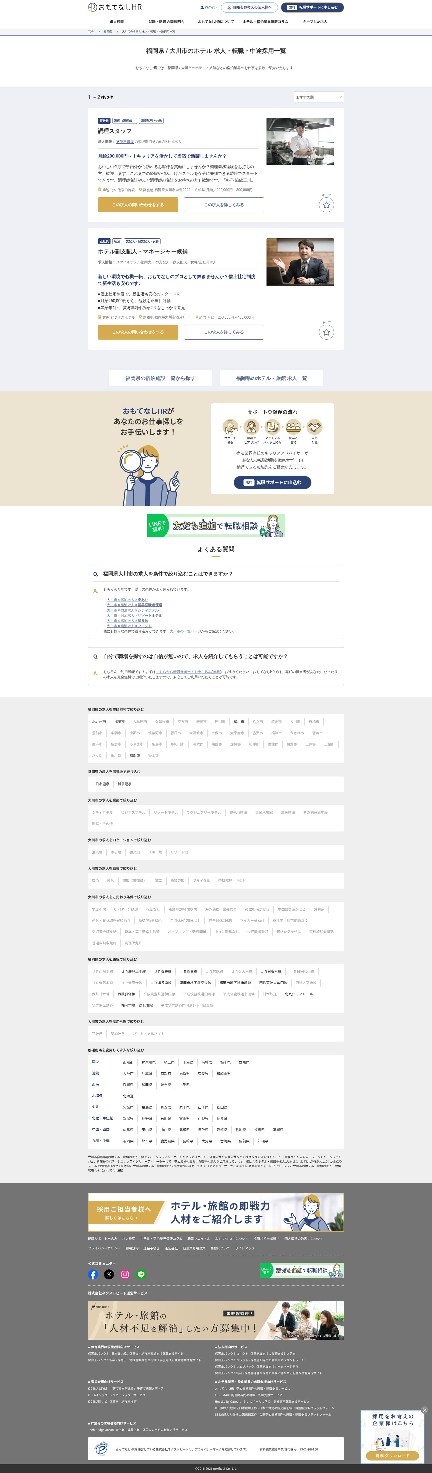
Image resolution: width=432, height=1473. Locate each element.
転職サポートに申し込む (313, 7)
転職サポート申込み (102, 1239)
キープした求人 (315, 22)
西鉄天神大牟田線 (273, 983)
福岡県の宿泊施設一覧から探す (161, 378)
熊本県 (147, 1141)
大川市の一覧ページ (185, 631)
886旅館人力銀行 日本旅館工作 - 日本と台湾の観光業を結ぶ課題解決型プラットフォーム (274, 1408)
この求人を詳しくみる (224, 204)
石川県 (165, 1119)
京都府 (165, 1074)
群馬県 (244, 1062)
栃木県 (225, 1062)
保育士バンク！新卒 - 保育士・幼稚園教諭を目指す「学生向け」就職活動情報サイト (145, 1360)
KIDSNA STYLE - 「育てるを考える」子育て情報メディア (126, 1388)
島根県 (184, 1130)
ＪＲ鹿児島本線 (133, 972)
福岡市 (119, 722)
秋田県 (222, 1107)
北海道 (128, 1096)
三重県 (184, 1085)
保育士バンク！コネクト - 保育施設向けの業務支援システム (255, 1353)
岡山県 (147, 1130)
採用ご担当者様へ (267, 1239)
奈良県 (203, 1074)
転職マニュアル (199, 1239)
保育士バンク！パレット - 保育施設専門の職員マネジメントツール (259, 1360)
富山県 (184, 1119)
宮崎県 (225, 1141)
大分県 (207, 1141)
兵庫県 (147, 1074)
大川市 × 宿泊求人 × (127, 600)
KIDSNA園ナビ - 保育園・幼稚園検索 (112, 1401)
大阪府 (128, 1074)
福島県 (147, 1107)
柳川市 (239, 722)
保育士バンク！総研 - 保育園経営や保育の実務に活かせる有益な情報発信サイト (268, 1373)
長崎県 (188, 1141)
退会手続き (152, 1248)
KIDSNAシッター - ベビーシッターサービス (117, 1395)
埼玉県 (169, 1062)
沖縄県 (263, 1141)
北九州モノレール (299, 994)
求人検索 (117, 22)
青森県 (165, 1107)
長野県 (147, 1119)
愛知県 (128, 1085)
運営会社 (171, 1248)
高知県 (278, 1130)
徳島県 (259, 1130)
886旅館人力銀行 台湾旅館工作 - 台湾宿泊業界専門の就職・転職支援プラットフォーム (273, 1414)
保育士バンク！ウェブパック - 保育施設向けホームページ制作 (256, 1366)
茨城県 (207, 1062)
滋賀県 (184, 1074)
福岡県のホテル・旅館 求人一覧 (271, 378)
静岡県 (147, 1085)
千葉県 (188, 1062)
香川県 (241, 1130)
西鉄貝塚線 (126, 994)
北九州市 (99, 722)
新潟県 (128, 1119)
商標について (220, 1248)
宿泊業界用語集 (194, 1248)
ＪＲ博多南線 (161, 983)
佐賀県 (244, 1141)
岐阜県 (165, 1085)
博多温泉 (125, 784)
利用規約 (132, 1248)
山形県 (203, 1107)
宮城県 (128, 1107)
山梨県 (203, 1119)
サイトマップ (244, 1248)
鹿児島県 (167, 1141)
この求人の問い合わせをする (138, 204)
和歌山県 (224, 1074)
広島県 (128, 1130)
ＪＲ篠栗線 (188, 972)
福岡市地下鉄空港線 (195, 983)
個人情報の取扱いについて (304, 1239)
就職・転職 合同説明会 (166, 22)
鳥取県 (203, 1130)
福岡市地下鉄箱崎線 (235, 983)
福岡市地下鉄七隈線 (137, 1005)
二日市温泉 (101, 784)
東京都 (128, 1062)
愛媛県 (222, 1130)
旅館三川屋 (125, 142)
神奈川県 (149, 1062)
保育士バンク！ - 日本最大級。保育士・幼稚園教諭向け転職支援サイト (136, 1353)
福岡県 (108, 31)
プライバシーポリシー (104, 1248)
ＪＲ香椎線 (163, 972)
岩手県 (184, 1107)
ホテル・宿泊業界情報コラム (265, 22)
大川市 (92, 1157)
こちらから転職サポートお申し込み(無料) (188, 672)
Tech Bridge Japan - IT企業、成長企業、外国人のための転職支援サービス (138, 1430)
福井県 (222, 1119)
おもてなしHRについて (216, 22)
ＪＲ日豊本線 (271, 972)
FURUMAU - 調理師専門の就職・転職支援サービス (248, 1395)
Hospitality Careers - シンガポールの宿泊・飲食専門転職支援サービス (262, 1401)
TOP (91, 31)
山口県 (165, 1130)
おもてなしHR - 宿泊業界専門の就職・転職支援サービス (252, 1388)
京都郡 (135, 756)
